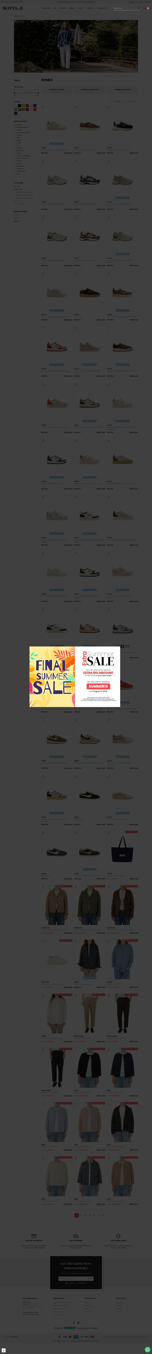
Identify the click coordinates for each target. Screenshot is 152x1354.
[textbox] (125, 8)
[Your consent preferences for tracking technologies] (4, 1350)
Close (122, 646)
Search (138, 8)
